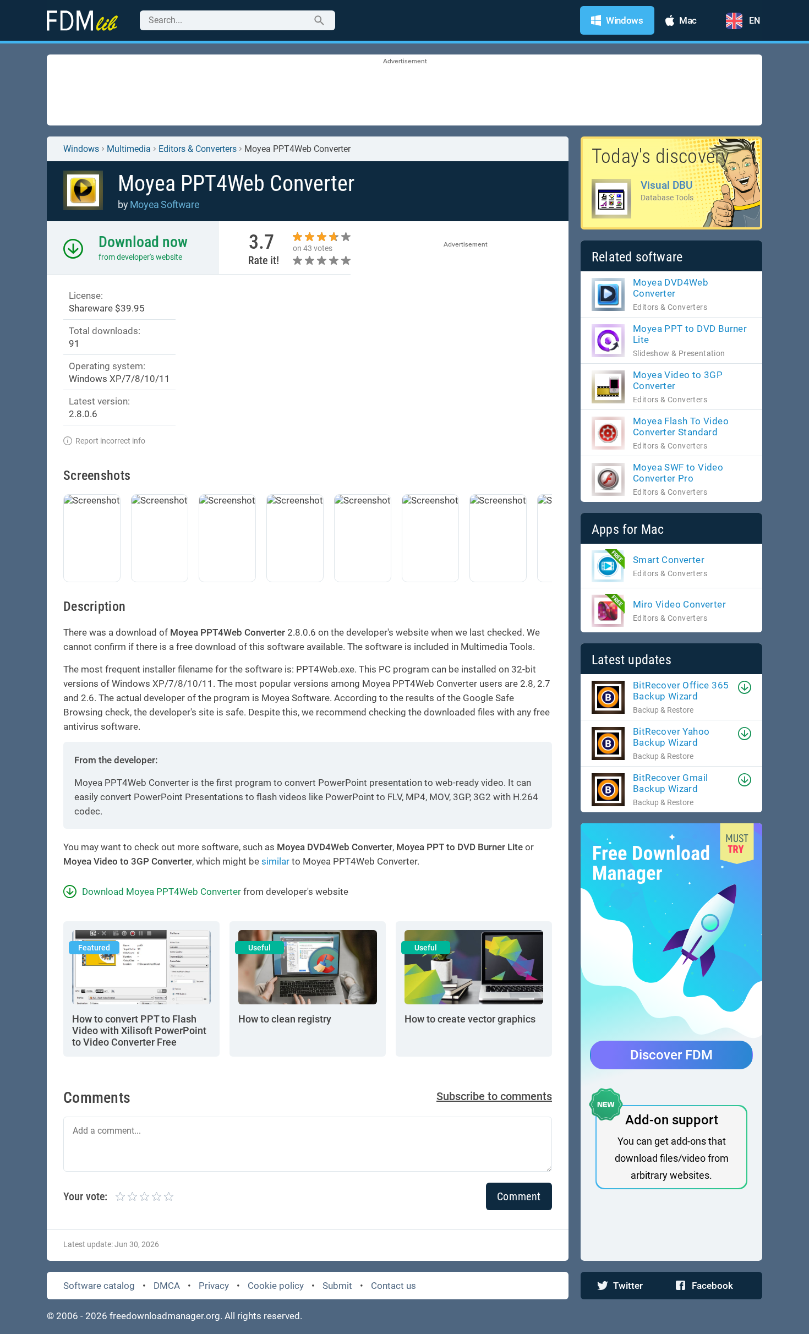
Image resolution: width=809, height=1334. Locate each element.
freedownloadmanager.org (165, 1315)
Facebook (712, 1285)
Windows (81, 149)
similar (275, 861)
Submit (337, 1285)
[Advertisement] (404, 91)
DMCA (167, 1285)
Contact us (393, 1285)
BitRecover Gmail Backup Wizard (670, 783)
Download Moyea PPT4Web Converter (161, 891)
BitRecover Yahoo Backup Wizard (671, 737)
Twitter (628, 1285)
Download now (143, 242)
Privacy (214, 1285)
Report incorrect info (110, 440)
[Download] (744, 687)
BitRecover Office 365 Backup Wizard (681, 691)
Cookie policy (276, 1285)
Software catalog (99, 1285)
